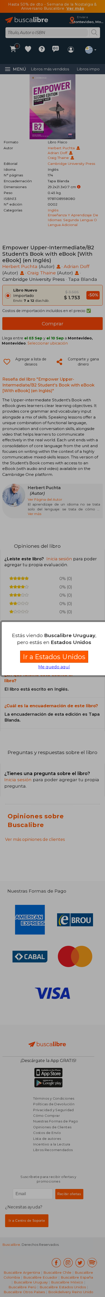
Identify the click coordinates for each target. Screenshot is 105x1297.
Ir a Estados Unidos (54, 657)
